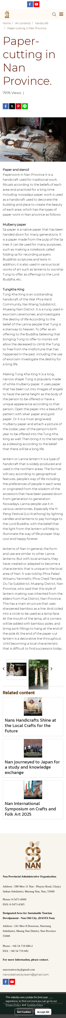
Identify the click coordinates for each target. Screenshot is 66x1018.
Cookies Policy (35, 1004)
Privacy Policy (13, 1004)
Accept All (43, 1011)
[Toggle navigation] (61, 14)
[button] (53, 14)
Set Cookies (24, 1011)
